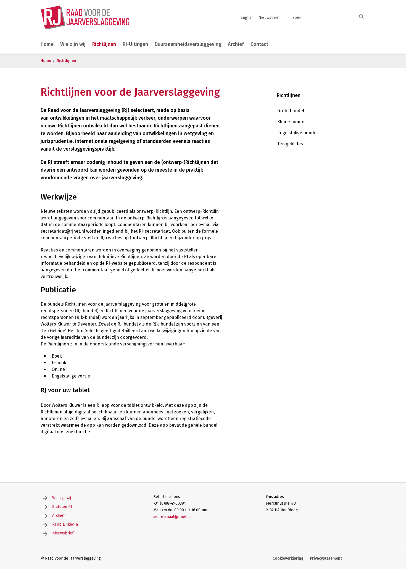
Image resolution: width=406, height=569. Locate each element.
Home (47, 44)
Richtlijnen (104, 44)
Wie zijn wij (73, 44)
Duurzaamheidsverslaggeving (188, 44)
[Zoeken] (361, 16)
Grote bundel (290, 110)
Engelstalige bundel (297, 132)
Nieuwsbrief (269, 17)
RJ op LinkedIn (65, 524)
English (247, 17)
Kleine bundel (291, 121)
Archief (236, 44)
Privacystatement (326, 558)
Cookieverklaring (288, 558)
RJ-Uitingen (135, 44)
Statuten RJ (62, 506)
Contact (259, 44)
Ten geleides (290, 143)
